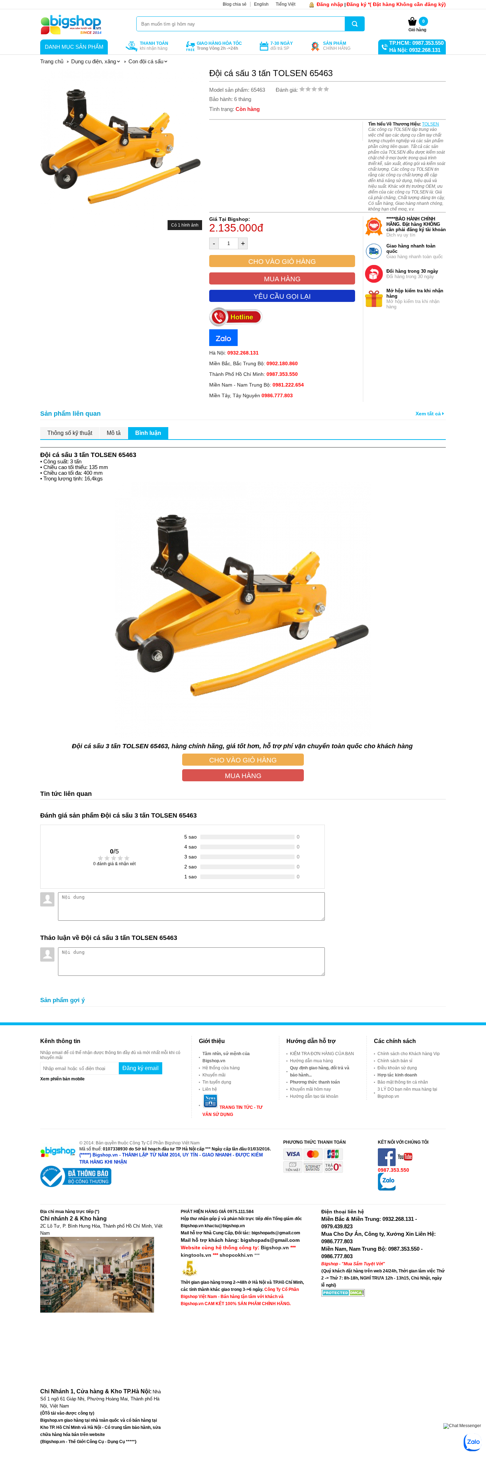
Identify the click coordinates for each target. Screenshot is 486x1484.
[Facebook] (387, 1164)
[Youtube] (405, 1164)
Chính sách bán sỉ (394, 1060)
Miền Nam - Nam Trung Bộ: (256, 385)
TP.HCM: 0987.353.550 (416, 43)
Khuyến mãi (214, 1075)
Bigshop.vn (275, 1247)
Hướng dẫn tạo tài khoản (314, 1096)
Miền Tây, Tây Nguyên (251, 395)
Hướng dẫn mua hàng (311, 1060)
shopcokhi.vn (236, 1255)
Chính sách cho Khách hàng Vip (408, 1053)
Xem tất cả (429, 413)
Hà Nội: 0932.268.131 (414, 50)
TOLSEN (430, 124)
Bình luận (148, 433)
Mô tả (114, 433)
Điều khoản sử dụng (397, 1067)
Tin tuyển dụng (216, 1082)
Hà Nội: (234, 353)
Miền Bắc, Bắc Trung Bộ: (253, 363)
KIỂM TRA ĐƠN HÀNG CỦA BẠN (322, 1053)
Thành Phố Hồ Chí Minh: (253, 374)
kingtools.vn (196, 1255)
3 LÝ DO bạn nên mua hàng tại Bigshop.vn (407, 1093)
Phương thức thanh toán (315, 1082)
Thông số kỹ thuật (69, 433)
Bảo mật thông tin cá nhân (402, 1082)
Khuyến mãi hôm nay (310, 1089)
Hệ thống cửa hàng (221, 1067)
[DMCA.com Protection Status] (343, 1295)
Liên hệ (209, 1089)
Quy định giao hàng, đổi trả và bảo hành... (319, 1071)
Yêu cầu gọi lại (282, 296)
